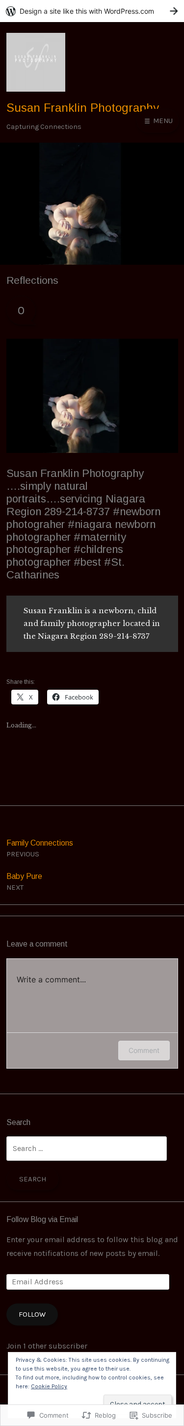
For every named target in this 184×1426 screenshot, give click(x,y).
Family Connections (39, 848)
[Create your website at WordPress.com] (92, 11)
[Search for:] (86, 1148)
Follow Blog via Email (42, 1219)
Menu (162, 120)
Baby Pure (24, 882)
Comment (144, 1050)
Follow (32, 1314)
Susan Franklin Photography (82, 107)
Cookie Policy (49, 1386)
